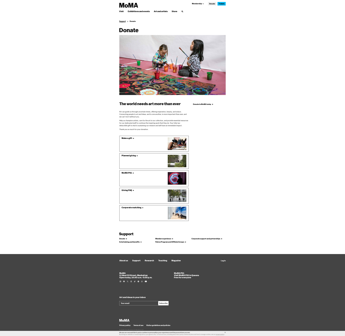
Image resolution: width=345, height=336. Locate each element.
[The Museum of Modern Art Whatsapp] (142, 281)
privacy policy (220, 334)
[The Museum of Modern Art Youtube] (146, 281)
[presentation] (172, 65)
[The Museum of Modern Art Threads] (131, 281)
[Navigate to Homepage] (129, 5)
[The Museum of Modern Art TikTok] (135, 281)
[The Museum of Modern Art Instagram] (120, 281)
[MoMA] (124, 320)
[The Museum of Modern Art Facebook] (124, 281)
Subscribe (163, 303)
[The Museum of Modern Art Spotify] (138, 281)
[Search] (182, 11)
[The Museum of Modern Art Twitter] (127, 281)
